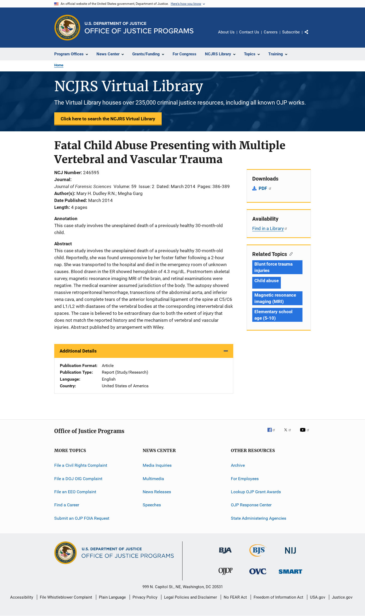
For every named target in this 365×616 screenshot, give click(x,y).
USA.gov (317, 597)
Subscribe (291, 32)
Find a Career (66, 504)
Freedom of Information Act (278, 597)
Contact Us (249, 32)
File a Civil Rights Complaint (80, 465)
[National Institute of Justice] (290, 554)
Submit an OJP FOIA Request (81, 518)
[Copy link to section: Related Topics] (290, 253)
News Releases (157, 491)
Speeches (152, 504)
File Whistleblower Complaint (66, 597)
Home (58, 65)
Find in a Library (268, 228)
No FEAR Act (235, 597)
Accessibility (21, 597)
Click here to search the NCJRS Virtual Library (108, 118)
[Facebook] (273, 433)
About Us (226, 32)
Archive (238, 465)
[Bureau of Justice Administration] (225, 554)
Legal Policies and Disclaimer (190, 597)
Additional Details (78, 351)
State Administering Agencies (258, 518)
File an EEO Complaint (75, 491)
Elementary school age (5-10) (273, 315)
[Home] (139, 27)
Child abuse (266, 280)
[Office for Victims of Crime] (257, 575)
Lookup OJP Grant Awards (256, 491)
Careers (271, 32)
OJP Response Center (251, 504)
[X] (289, 433)
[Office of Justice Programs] (67, 27)
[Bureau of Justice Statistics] (258, 557)
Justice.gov (342, 597)
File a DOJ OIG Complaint (78, 478)
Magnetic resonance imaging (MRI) (275, 298)
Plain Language (112, 597)
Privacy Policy (145, 597)
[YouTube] (305, 433)
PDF (263, 188)
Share (311, 36)
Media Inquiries (157, 465)
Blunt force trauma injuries (273, 267)
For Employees (245, 478)
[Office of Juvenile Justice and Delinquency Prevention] (225, 575)
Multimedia (153, 478)
